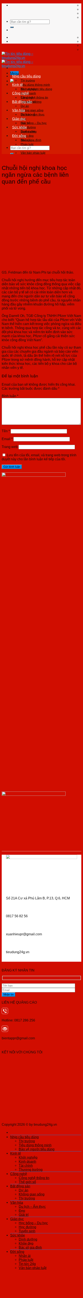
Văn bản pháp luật (33, 152)
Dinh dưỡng (29, 131)
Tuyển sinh (27, 1231)
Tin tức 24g (27, 1264)
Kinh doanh (27, 1161)
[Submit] (12, 27)
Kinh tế (17, 85)
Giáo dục (19, 119)
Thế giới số (27, 1182)
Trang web (10, 447)
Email (7, 439)
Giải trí (24, 1215)
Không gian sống (32, 110)
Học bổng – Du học (34, 123)
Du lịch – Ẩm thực (32, 114)
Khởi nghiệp (29, 89)
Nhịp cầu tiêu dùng (26, 76)
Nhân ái (26, 140)
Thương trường (31, 1169)
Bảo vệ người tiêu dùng (36, 1149)
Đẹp (22, 1210)
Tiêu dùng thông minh (35, 84)
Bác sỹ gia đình (30, 1247)
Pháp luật (27, 144)
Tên (6, 431)
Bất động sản (22, 102)
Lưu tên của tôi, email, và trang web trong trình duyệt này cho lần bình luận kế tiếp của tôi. (39, 457)
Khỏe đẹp (26, 1243)
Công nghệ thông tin (34, 97)
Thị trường (28, 80)
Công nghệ (20, 93)
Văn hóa (18, 110)
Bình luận (10, 396)
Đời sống (19, 136)
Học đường (27, 1227)
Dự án (25, 106)
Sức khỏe (19, 127)
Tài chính (26, 1165)
